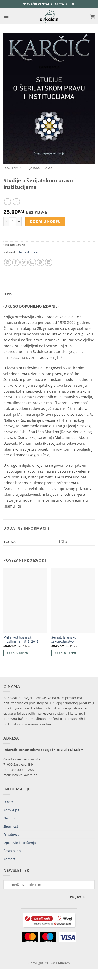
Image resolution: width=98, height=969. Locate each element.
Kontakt (9, 859)
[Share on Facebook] (16, 262)
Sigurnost (10, 826)
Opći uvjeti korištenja (19, 842)
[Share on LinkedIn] (48, 262)
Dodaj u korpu (45, 221)
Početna (10, 167)
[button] (6, 16)
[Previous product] (16, 201)
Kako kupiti (11, 810)
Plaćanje (9, 818)
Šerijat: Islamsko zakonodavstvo (63, 639)
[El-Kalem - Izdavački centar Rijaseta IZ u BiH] (49, 16)
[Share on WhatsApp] (7, 262)
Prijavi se (78, 897)
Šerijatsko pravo (37, 167)
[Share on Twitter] (24, 262)
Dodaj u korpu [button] (17, 653)
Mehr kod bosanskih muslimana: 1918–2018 (21, 639)
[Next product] (7, 201)
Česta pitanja (13, 851)
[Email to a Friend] (32, 262)
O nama (9, 802)
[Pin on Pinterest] (40, 262)
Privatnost (11, 834)
